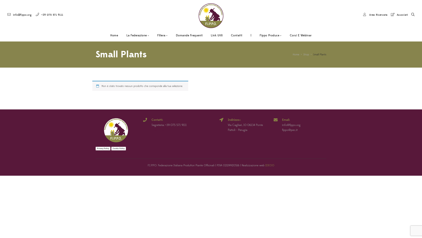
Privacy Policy (103, 148)
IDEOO (269, 165)
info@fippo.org (22, 15)
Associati (402, 15)
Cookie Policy (119, 148)
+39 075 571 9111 (52, 15)
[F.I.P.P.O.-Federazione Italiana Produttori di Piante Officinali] (211, 15)
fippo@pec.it (290, 130)
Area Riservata (378, 15)
